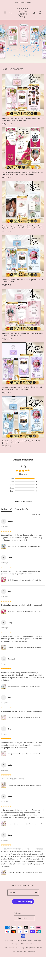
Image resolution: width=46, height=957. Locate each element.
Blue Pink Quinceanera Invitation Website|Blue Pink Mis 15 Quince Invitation (22, 281)
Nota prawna (17, 951)
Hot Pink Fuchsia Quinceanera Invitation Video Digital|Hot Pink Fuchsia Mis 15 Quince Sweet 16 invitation (22, 173)
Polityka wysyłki (29, 951)
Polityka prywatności (27, 944)
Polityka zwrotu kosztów (34, 948)
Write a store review (23, 501)
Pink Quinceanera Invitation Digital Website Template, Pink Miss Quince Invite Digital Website (23, 119)
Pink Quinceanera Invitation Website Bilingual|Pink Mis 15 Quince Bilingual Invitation (22, 334)
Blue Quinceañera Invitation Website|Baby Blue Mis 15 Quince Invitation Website (21, 442)
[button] (5, 12)
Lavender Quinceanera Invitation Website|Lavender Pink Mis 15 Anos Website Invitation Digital (22, 388)
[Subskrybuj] (36, 893)
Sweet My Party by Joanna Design (21, 940)
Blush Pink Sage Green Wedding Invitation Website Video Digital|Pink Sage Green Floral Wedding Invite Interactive (22, 227)
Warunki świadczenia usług (14, 948)
